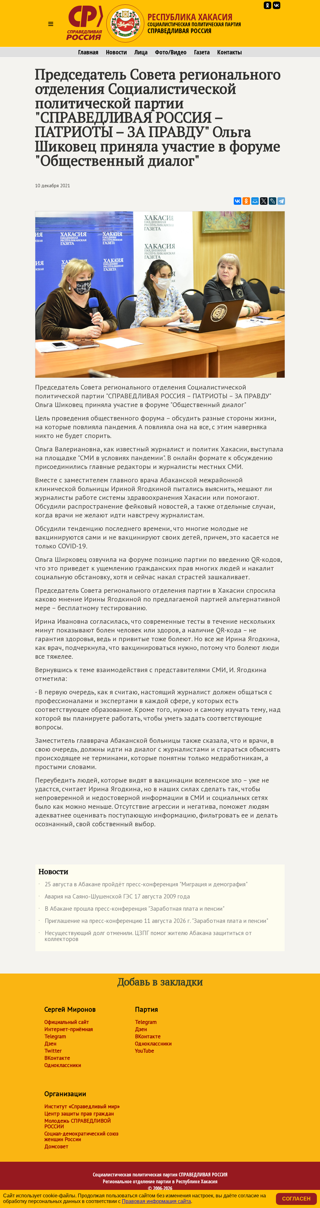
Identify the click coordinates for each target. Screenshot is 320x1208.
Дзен (50, 1043)
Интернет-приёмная (68, 1029)
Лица (141, 52)
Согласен (296, 1198)
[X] (264, 201)
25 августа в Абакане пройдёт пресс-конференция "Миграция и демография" (143, 885)
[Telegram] (281, 201)
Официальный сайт (66, 1022)
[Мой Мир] (255, 201)
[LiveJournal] (272, 201)
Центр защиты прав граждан (79, 1113)
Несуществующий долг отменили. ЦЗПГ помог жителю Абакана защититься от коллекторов (145, 936)
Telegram (55, 1036)
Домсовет (56, 1146)
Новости (116, 52)
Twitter (53, 1051)
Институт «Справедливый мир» (82, 1106)
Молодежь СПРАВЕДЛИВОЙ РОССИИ (77, 1123)
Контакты (229, 52)
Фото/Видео (171, 52)
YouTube (144, 1051)
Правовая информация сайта (156, 1201)
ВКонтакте (57, 1058)
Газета (202, 52)
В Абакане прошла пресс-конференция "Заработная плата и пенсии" (131, 910)
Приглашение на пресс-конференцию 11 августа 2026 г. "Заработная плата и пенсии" (153, 922)
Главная (88, 52)
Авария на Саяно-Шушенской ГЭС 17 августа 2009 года (114, 897)
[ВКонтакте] (237, 201)
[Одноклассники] (246, 201)
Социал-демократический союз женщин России (81, 1136)
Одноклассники (62, 1065)
